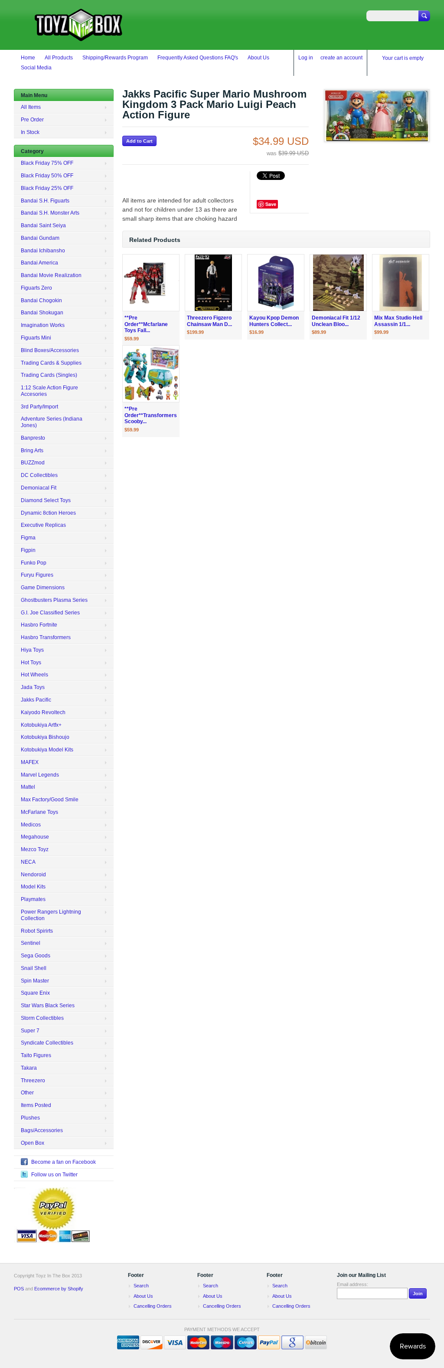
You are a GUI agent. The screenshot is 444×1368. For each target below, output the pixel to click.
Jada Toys (33, 687)
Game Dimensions (43, 587)
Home (28, 58)
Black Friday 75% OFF (47, 163)
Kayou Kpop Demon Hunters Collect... (274, 321)
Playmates (33, 899)
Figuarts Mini (36, 338)
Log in (305, 58)
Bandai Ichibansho (43, 251)
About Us (258, 58)
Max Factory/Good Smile (49, 800)
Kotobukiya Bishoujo (45, 737)
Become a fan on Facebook (63, 1162)
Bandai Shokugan (42, 313)
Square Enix (35, 993)
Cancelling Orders (153, 1306)
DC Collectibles (39, 475)
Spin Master (35, 981)
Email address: (352, 1284)
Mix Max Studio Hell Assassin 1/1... (398, 321)
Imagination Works (43, 325)
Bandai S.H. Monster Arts (50, 213)
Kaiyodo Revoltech (43, 712)
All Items (31, 107)
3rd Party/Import (39, 407)
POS (19, 1288)
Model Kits (33, 887)
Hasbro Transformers (46, 637)
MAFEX (30, 762)
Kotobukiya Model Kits (47, 750)
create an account (341, 58)
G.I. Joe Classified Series (50, 613)
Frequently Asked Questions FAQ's (197, 58)
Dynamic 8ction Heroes (48, 513)
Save (270, 204)
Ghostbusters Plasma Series (54, 600)
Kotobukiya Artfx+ (41, 725)
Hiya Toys (32, 650)
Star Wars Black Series (48, 1005)
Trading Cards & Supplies (51, 363)
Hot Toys (31, 663)
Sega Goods (35, 956)
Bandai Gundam (40, 238)
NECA (28, 862)
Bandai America (39, 263)
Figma (28, 538)
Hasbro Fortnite (39, 625)
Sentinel (30, 943)
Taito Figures (36, 1055)
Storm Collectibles (42, 1018)
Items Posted (36, 1105)
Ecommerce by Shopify (58, 1288)
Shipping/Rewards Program (115, 58)
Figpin (28, 550)
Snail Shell (33, 968)
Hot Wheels (34, 675)
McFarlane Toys (39, 812)
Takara (29, 1068)
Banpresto (33, 438)
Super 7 (30, 1031)
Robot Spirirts (37, 931)
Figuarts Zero (36, 288)
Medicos (31, 825)
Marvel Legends (40, 775)
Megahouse (35, 837)
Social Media (36, 68)
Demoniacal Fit (38, 488)
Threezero (33, 1080)
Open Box (32, 1143)
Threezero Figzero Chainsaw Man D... (209, 321)
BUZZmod (33, 463)
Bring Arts (32, 450)
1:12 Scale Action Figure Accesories (49, 391)
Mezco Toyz (35, 849)
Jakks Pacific (36, 700)
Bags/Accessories (42, 1130)
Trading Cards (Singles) (49, 375)
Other (27, 1093)
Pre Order (32, 120)
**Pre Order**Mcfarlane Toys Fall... (146, 324)
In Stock (30, 132)
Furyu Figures (37, 575)
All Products (59, 58)
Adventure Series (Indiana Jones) (51, 422)
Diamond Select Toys (46, 500)
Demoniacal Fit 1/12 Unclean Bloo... (336, 321)
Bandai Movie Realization (51, 275)
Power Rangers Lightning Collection (51, 915)
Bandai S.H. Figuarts (45, 201)
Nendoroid (33, 875)
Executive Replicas (43, 525)
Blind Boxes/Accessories (50, 350)
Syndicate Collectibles (47, 1043)
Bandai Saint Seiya (43, 225)
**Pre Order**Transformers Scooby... (150, 415)
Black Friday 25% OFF (47, 188)
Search (141, 1285)
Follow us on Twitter (54, 1175)
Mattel (28, 787)
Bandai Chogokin (41, 300)
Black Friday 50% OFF (47, 176)
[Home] (79, 37)
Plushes (30, 1118)
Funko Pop (33, 563)
